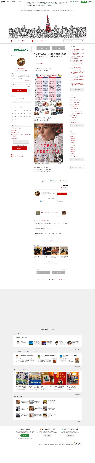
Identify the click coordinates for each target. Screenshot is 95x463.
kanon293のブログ (15, 132)
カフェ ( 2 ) (72, 119)
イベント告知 (39, 63)
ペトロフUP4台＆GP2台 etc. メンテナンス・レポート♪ (77, 61)
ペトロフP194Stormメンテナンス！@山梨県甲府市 (77, 50)
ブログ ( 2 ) (72, 97)
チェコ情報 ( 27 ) (74, 115)
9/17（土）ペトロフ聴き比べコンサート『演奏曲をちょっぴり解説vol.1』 (44, 48)
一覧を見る (21, 141)
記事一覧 (26, 41)
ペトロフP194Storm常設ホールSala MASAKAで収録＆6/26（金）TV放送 (77, 72)
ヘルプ (80, 444)
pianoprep (21, 68)
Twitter (43, 201)
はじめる (25, 435)
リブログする (64, 180)
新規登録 (84, 1)
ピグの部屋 (24, 70)
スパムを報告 (39, 444)
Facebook (61, 201)
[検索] (82, 41)
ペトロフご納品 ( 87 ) (75, 104)
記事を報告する (65, 187)
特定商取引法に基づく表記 (72, 444)
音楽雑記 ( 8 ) (73, 122)
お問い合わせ (46, 444)
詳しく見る (47, 435)
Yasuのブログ (14, 130)
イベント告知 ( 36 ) (74, 108)
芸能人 (26, 337)
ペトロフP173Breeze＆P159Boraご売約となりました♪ (77, 68)
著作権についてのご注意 (17, 156)
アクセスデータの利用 (60, 444)
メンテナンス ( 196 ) (75, 102)
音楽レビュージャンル (15, 86)
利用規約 (52, 444)
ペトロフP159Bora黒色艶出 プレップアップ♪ (77, 80)
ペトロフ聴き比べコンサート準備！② (59, 48)
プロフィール (18, 70)
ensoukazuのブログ (15, 138)
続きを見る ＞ (28, 80)
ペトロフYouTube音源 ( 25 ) (76, 113)
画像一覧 (36, 41)
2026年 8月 (21, 98)
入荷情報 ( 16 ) (73, 117)
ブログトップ (16, 41)
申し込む (70, 435)
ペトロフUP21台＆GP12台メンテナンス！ (77, 64)
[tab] (20, 337)
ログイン (91, 1)
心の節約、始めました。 (16, 128)
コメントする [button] (54, 180)
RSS (13, 154)
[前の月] (16, 99)
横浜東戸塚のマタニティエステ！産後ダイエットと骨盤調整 (21, 135)
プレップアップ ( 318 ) (75, 100)
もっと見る (51, 240)
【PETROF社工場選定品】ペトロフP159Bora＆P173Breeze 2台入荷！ (77, 84)
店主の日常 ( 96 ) (74, 106)
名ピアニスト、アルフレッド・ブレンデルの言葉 (77, 57)
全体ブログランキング (15, 84)
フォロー (62, 193)
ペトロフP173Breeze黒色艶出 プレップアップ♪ (77, 76)
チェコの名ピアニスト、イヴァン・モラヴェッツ (77, 54)
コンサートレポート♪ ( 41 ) (76, 111)
